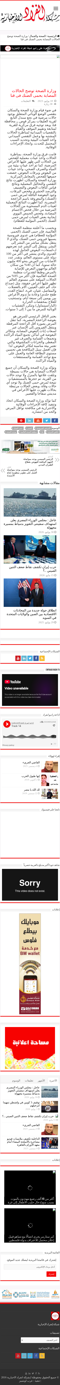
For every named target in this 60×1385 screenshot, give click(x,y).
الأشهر (41, 1080)
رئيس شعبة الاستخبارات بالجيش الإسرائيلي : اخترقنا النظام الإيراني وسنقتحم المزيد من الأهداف (34, 1199)
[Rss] (42, 658)
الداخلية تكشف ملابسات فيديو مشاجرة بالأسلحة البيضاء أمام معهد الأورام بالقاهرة (23, 1141)
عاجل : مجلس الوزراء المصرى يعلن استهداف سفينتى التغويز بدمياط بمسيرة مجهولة (30, 523)
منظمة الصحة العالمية (28, 432)
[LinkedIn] (24, 658)
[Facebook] (36, 658)
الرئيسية (52, 36)
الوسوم (16, 1080)
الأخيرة (53, 1080)
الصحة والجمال (37, 36)
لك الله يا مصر (32, 789)
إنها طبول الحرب (31, 776)
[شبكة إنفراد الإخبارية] (30, 13)
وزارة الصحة (11, 432)
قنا (42, 432)
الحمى (29, 428)
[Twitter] (30, 658)
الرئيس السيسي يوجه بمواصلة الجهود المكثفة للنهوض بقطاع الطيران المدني (38, 460)
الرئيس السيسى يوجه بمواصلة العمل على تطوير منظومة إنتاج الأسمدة (22, 471)
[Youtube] (18, 658)
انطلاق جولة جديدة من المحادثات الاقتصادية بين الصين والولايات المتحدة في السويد (31, 614)
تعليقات (29, 1080)
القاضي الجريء (31, 762)
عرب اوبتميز (26, 1380)
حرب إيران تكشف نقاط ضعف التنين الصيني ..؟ (28, 1116)
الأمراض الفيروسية (43, 428)
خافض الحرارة (53, 432)
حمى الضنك (18, 428)
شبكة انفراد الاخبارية (18, 1377)
